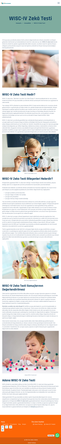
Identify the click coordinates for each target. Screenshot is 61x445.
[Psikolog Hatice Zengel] (6, 3)
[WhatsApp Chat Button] (57, 435)
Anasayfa (18, 23)
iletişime (33, 406)
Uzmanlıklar (27, 23)
